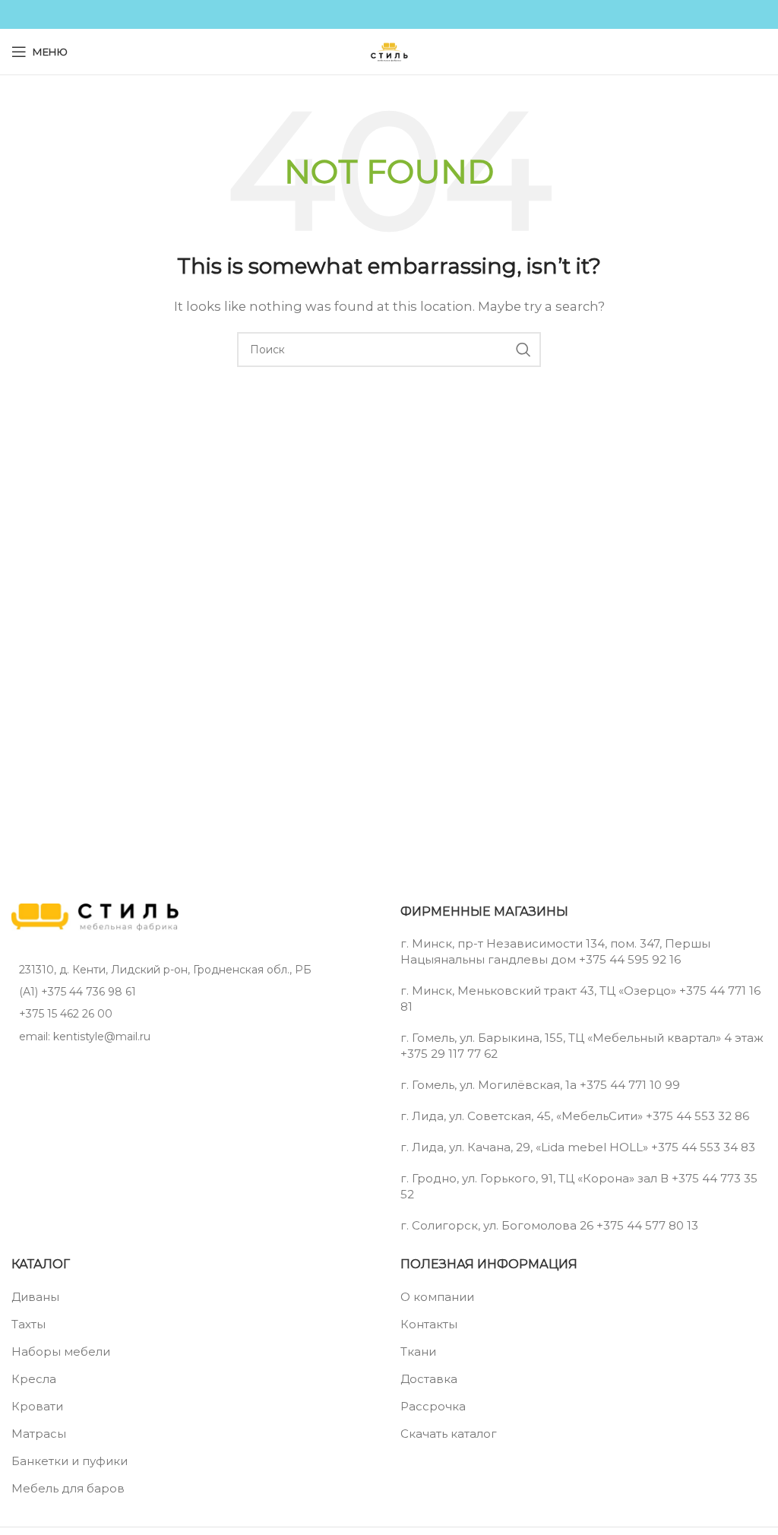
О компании (437, 1297)
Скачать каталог (448, 1433)
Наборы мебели (60, 1351)
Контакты (428, 1324)
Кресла (33, 1379)
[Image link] (95, 916)
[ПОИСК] (523, 349)
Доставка (428, 1379)
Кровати (37, 1406)
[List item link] (194, 991)
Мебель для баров (68, 1488)
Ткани (418, 1351)
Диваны (35, 1297)
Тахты (28, 1324)
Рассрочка (433, 1406)
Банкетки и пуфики (69, 1461)
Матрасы (38, 1433)
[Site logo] (389, 50)
